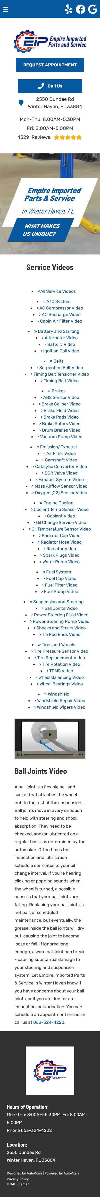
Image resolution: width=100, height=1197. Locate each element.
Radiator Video (61, 548)
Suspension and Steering (58, 601)
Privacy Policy (18, 1179)
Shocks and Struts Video (61, 628)
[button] (68, 9)
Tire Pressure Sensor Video (61, 651)
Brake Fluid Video (61, 410)
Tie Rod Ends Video (61, 634)
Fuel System (58, 572)
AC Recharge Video (61, 314)
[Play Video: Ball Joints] (50, 734)
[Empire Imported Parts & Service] (50, 41)
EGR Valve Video (61, 473)
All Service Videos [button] (58, 291)
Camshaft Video (61, 460)
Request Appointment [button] (50, 65)
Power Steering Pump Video (61, 621)
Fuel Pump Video (61, 591)
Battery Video (61, 344)
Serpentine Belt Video (61, 367)
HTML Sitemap (18, 1184)
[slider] (49, 755)
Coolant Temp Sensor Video (61, 509)
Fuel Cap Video (61, 578)
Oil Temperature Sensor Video (61, 529)
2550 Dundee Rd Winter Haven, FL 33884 (55, 102)
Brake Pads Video (61, 417)
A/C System (58, 301)
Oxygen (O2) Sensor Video (61, 492)
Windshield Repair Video (61, 700)
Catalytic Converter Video (61, 466)
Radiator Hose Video (61, 542)
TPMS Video (61, 671)
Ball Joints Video (61, 608)
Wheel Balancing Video (61, 677)
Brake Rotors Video (61, 423)
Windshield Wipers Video (61, 707)
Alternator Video (61, 338)
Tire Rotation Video (61, 664)
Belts (58, 361)
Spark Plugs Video (61, 555)
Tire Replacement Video (61, 657)
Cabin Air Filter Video (61, 321)
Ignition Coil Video (61, 351)
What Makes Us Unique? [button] (41, 230)
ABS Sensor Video (61, 397)
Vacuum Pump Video (61, 436)
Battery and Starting (58, 331)
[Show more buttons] (80, 755)
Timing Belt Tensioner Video (61, 374)
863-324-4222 (48, 1022)
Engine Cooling (58, 503)
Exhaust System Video (61, 479)
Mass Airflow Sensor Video (61, 486)
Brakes (59, 391)
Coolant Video (61, 516)
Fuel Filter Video (61, 585)
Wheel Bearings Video (61, 684)
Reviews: (34, 137)
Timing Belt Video (61, 380)
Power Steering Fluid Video (61, 615)
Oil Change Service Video (61, 522)
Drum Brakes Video (61, 430)
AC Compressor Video (61, 308)
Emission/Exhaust (58, 447)
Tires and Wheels (58, 644)
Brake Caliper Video (61, 404)
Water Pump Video (61, 561)
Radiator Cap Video (61, 535)
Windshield (58, 694)
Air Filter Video (61, 453)
